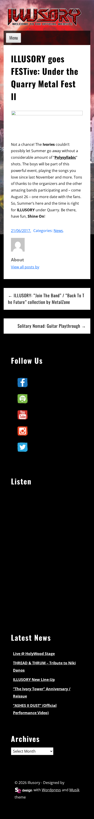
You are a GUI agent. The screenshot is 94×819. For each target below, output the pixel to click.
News (58, 230)
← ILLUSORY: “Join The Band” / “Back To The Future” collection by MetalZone (46, 298)
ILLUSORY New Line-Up (34, 679)
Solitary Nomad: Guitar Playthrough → (52, 326)
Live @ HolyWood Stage (34, 653)
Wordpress (51, 789)
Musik (74, 789)
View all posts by (25, 267)
